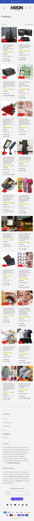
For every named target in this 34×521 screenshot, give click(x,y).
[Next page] (29, 407)
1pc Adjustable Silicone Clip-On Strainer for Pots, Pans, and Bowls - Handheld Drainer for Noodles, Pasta (9, 198)
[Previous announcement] (3, 1)
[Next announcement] (31, 1)
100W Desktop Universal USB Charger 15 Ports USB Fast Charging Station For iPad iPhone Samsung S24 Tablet (9, 84)
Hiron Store (18, 518)
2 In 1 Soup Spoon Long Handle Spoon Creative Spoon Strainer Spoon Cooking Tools (8, 348)
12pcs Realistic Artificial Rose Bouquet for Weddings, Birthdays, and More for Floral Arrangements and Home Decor (9, 122)
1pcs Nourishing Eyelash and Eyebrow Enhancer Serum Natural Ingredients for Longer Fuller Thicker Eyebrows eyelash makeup (9, 311)
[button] (3, 8)
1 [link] (5, 407)
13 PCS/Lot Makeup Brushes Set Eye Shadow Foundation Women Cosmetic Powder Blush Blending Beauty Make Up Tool (25, 122)
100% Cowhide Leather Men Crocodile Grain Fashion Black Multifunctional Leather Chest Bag (8, 47)
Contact (5, 437)
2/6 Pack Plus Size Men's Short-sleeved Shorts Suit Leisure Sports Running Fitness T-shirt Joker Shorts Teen (25, 349)
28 (24, 407)
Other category (7, 422)
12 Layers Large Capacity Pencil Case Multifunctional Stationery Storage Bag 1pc (24, 84)
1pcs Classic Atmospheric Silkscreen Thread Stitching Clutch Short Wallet (9, 272)
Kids (4, 430)
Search (5, 418)
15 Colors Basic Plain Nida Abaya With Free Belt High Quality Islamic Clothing (25, 158)
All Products (6, 434)
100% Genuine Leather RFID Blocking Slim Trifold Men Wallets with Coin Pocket (25, 46)
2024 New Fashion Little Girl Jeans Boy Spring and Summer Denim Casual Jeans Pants (25, 385)
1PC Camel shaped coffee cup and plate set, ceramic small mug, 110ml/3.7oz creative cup (9, 235)
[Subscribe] (27, 493)
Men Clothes (6, 426)
